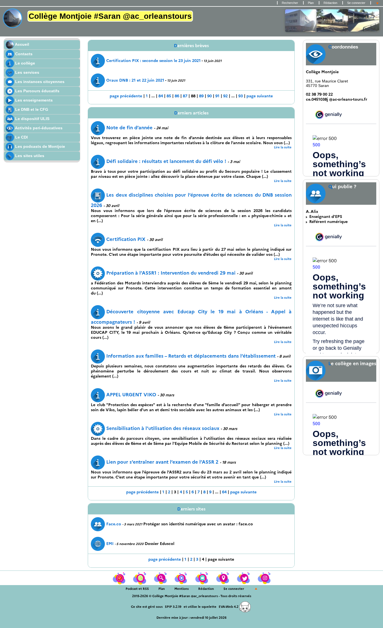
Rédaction (330, 2)
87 (185, 95)
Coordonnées (343, 47)
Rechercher (290, 2)
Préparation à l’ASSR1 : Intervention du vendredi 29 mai (171, 273)
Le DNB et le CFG (31, 109)
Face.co (113, 523)
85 (169, 95)
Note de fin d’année (129, 127)
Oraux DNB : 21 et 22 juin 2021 (135, 80)
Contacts (23, 54)
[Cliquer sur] (140, 577)
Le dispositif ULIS (31, 118)
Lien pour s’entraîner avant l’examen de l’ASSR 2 (162, 462)
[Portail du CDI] (119, 577)
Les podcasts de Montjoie (39, 146)
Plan (311, 2)
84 (160, 95)
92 (225, 95)
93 (240, 95)
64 (224, 491)
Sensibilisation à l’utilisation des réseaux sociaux (162, 428)
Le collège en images (352, 363)
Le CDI (21, 137)
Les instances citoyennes (39, 81)
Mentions (181, 589)
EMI (110, 543)
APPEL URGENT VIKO (131, 394)
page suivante (259, 95)
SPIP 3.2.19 (173, 607)
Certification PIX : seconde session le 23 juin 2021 (153, 60)
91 (217, 95)
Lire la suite (283, 147)
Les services (26, 72)
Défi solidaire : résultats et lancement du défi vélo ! (166, 161)
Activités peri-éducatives (38, 128)
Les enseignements (33, 100)
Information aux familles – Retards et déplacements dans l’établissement (191, 356)
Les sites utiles (29, 155)
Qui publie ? (342, 186)
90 (209, 95)
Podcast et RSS (137, 589)
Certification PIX (126, 239)
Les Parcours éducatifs (36, 91)
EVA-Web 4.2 (229, 607)
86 (177, 95)
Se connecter (356, 2)
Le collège (24, 63)
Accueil (21, 44)
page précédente (126, 95)
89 (201, 95)
